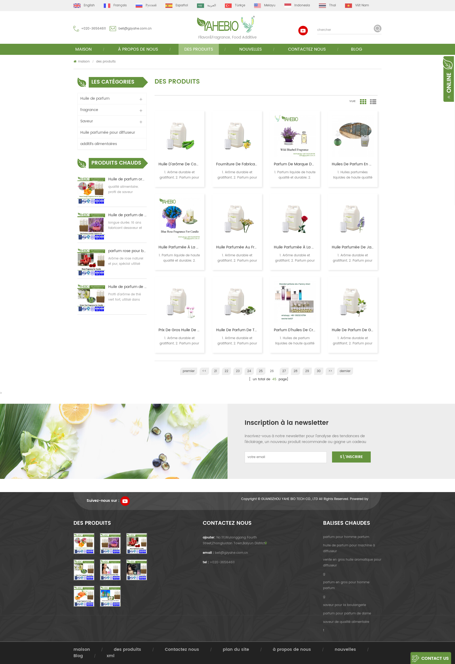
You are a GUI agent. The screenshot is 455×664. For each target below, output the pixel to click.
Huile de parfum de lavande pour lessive (127, 215)
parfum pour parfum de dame (347, 613)
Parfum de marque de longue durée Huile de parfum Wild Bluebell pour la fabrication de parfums (295, 164)
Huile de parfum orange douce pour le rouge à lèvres (127, 179)
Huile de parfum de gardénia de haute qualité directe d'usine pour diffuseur (353, 330)
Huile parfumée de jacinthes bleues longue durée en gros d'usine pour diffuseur (353, 247)
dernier (345, 371)
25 (261, 371)
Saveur (86, 121)
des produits (198, 49)
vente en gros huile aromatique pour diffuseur (352, 562)
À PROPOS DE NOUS (138, 49)
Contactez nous (307, 49)
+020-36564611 (93, 28)
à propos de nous (292, 649)
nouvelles (250, 49)
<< (204, 371)
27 (284, 371)
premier (189, 371)
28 (296, 371)
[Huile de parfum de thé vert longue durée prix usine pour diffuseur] (237, 301)
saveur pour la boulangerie (344, 605)
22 (226, 371)
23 (238, 371)
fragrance (89, 110)
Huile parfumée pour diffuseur (107, 132)
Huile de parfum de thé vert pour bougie (127, 287)
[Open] (448, 78)
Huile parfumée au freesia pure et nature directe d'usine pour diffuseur (237, 247)
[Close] (454, 58)
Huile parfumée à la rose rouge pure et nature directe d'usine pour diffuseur (295, 247)
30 (319, 371)
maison (83, 49)
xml (111, 655)
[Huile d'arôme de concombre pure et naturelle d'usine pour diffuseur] (179, 135)
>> (330, 371)
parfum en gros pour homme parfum (346, 585)
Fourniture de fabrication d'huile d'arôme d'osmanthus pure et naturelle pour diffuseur (237, 164)
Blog (356, 49)
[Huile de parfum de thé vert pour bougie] (91, 298)
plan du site (236, 649)
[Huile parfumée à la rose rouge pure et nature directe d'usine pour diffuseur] (295, 218)
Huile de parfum (95, 98)
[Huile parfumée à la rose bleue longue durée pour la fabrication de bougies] (179, 218)
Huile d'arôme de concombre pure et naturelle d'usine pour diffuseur (179, 164)
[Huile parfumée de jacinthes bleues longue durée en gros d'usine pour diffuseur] (353, 218)
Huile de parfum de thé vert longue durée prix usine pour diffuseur (237, 330)
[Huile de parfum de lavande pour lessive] (91, 226)
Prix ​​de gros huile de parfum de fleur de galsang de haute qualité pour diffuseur (179, 330)
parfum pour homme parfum (346, 537)
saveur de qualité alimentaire (346, 621)
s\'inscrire (351, 457)
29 (307, 371)
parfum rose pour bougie (127, 251)
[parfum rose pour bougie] (91, 262)
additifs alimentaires (98, 144)
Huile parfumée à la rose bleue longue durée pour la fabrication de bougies (179, 247)
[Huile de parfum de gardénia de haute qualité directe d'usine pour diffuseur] (353, 301)
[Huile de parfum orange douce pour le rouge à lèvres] (91, 190)
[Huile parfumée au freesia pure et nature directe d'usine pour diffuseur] (237, 218)
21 (215, 371)
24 (249, 371)
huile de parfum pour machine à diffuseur (349, 548)
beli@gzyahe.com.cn (135, 28)
